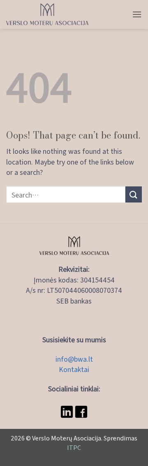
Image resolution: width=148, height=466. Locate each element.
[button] (137, 14)
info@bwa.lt (74, 359)
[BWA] (47, 14)
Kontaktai (74, 369)
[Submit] (133, 194)
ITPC (74, 447)
